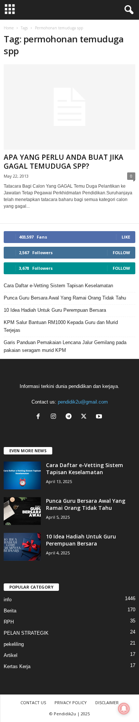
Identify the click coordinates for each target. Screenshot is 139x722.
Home (9, 27)
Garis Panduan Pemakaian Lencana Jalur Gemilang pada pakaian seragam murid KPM (65, 346)
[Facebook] (39, 417)
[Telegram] (70, 417)
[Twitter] (85, 417)
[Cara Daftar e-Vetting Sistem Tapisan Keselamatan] (22, 475)
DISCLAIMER (107, 702)
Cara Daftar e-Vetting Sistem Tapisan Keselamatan (58, 285)
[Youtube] (100, 417)
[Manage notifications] (124, 709)
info (7, 599)
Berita (10, 610)
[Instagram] (55, 417)
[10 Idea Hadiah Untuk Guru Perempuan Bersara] (22, 547)
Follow (121, 252)
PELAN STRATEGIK (26, 633)
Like (126, 237)
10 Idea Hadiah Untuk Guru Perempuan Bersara (55, 310)
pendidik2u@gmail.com (83, 402)
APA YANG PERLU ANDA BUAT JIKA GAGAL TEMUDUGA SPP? (63, 161)
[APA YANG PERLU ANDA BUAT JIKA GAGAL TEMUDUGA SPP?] (69, 107)
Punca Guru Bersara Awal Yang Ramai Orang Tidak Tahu (65, 298)
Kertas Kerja (17, 666)
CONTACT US (33, 702)
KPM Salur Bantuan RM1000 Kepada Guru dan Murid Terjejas (61, 326)
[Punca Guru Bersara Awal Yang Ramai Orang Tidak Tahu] (22, 511)
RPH (9, 622)
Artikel (10, 655)
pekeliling (14, 644)
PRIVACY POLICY (70, 702)
